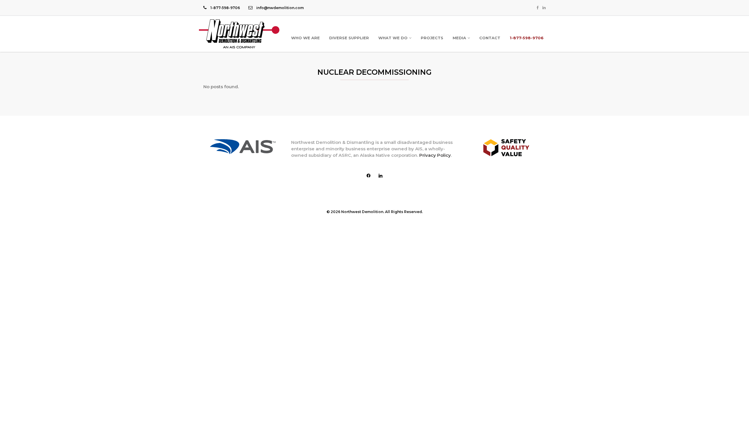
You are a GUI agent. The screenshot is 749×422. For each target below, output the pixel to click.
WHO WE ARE (305, 37)
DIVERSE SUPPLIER (349, 37)
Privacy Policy (435, 155)
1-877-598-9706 (527, 37)
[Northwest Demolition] (239, 34)
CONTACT (489, 37)
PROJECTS (432, 37)
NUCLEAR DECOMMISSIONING (374, 72)
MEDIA (459, 37)
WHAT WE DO (393, 37)
